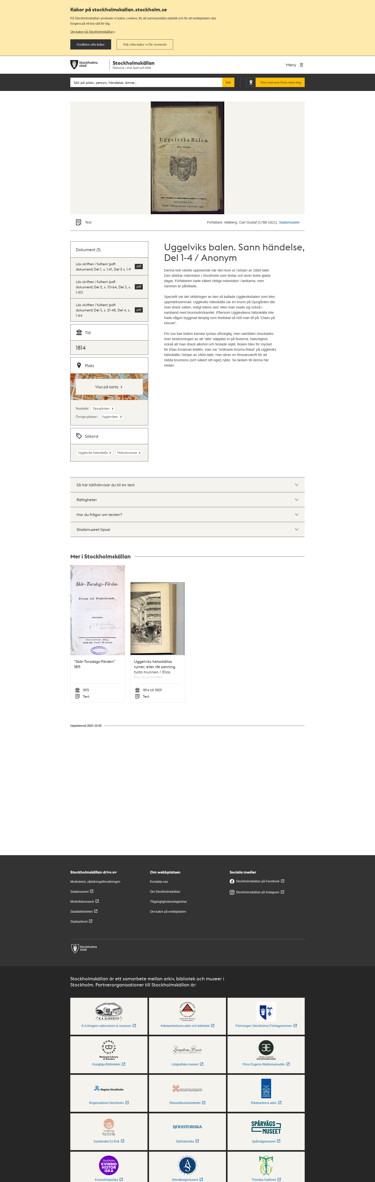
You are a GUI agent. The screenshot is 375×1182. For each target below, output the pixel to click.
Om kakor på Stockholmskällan (91, 31)
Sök (228, 82)
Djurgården (101, 408)
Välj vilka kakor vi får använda (145, 44)
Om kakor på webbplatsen (168, 911)
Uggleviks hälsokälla (93, 452)
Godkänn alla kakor (91, 44)
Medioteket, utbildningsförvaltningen (95, 881)
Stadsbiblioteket (81, 911)
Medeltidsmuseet (82, 901)
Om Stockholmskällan (165, 891)
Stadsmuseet (289, 222)
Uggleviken (110, 416)
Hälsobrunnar (127, 452)
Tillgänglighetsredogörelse (168, 901)
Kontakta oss (159, 881)
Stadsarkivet (79, 921)
